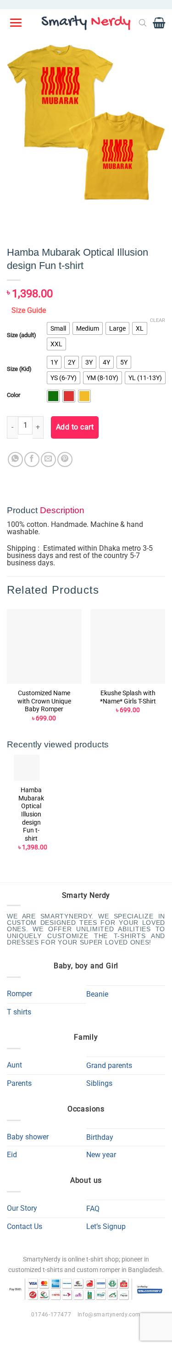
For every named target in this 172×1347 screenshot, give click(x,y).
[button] (16, 23)
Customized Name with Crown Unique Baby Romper (44, 701)
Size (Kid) (19, 369)
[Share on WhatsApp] (15, 459)
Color (13, 395)
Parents (19, 1083)
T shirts (19, 1012)
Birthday (99, 1137)
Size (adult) (21, 335)
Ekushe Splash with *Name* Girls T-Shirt (128, 697)
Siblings (99, 1083)
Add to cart (75, 427)
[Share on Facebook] (31, 459)
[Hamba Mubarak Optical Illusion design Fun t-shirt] (26, 767)
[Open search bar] (142, 23)
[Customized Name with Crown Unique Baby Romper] (44, 646)
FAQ (93, 1208)
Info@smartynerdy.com (109, 1314)
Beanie (97, 994)
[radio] (58, 328)
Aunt (14, 1065)
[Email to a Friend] (48, 459)
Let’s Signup (106, 1226)
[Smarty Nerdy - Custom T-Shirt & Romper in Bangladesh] (86, 23)
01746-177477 (51, 1314)
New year (101, 1154)
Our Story (22, 1208)
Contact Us (24, 1226)
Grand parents (109, 1065)
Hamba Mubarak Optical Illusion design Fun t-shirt (31, 814)
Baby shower (28, 1136)
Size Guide (28, 310)
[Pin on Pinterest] (64, 459)
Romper (19, 993)
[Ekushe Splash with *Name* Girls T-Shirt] (127, 646)
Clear (157, 320)
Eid (12, 1154)
